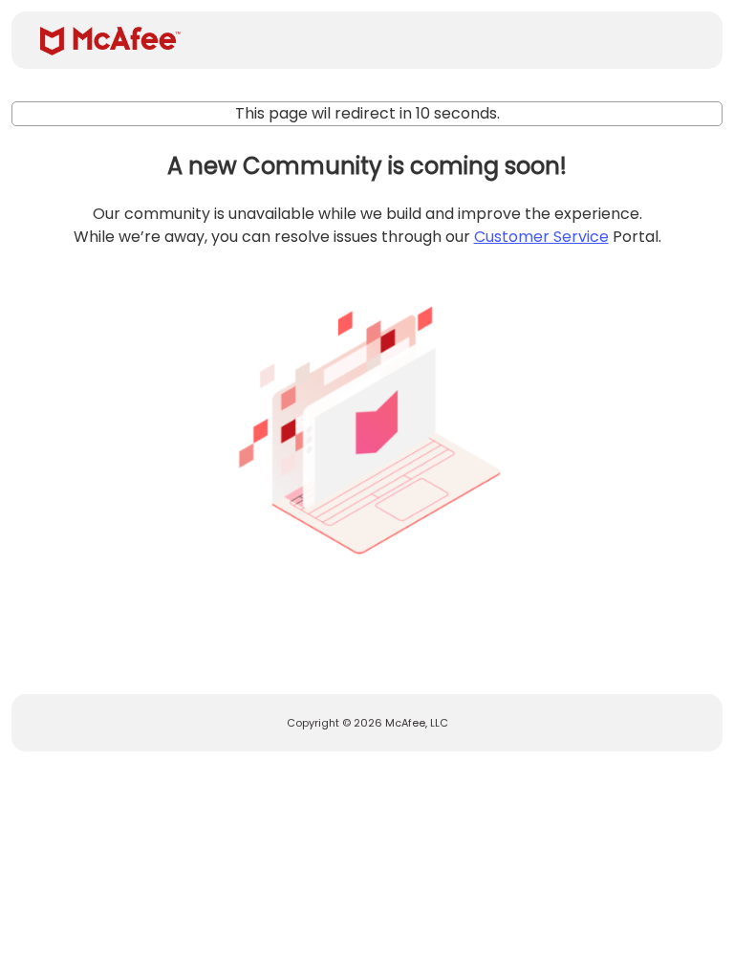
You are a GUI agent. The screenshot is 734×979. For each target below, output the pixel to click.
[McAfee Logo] (110, 41)
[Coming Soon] (367, 422)
